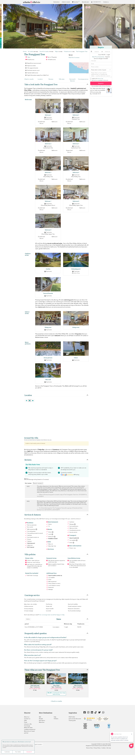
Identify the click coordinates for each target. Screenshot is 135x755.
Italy (55, 717)
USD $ (27, 619)
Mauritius (41, 722)
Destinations (56, 2)
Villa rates (61, 79)
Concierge (27, 726)
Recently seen (85, 2)
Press (25, 722)
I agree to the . (97, 78)
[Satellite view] (26, 400)
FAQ (25, 720)
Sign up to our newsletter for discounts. (100, 80)
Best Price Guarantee (98, 57)
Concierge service (83, 79)
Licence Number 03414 (105, 745)
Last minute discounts (75, 719)
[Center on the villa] (32, 400)
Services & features (72, 80)
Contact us (106, 2)
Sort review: (28, 483)
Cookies (103, 748)
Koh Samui (42, 720)
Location (40, 79)
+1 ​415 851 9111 (96, 2)
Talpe (28, 57)
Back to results (66, 2)
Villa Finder (72, 717)
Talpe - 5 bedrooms (35, 687)
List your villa (27, 724)
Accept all (29, 752)
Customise (7, 752)
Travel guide (72, 720)
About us (26, 717)
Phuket (41, 719)
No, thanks (18, 752)
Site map (108, 748)
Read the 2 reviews (74, 57)
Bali (40, 717)
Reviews (51, 79)
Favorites (76, 2)
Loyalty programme (29, 729)
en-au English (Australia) (36, 744)
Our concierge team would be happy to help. (52, 615)
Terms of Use (100, 78)
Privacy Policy (97, 748)
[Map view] (29, 400)
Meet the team (28, 727)
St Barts (56, 719)
